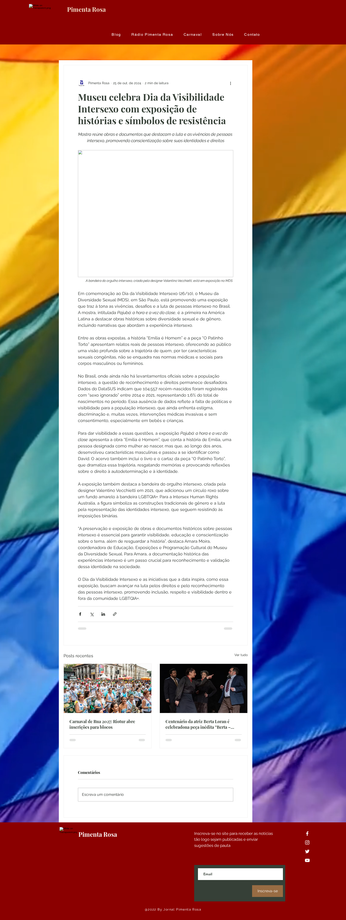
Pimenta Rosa (86, 9)
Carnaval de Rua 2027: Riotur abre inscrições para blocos (102, 724)
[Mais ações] (230, 83)
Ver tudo (241, 655)
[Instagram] (307, 842)
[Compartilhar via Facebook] (80, 614)
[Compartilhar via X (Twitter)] (91, 614)
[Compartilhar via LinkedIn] (103, 614)
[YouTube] (307, 860)
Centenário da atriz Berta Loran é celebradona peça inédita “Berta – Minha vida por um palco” (198, 724)
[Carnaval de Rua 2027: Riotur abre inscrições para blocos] (107, 688)
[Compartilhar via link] (115, 614)
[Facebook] (307, 833)
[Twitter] (307, 851)
